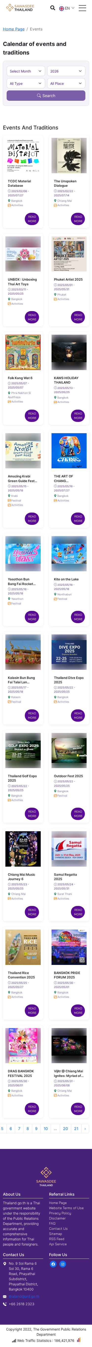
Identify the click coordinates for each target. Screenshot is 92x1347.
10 (46, 1128)
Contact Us (58, 1228)
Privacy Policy (60, 1213)
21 (76, 1128)
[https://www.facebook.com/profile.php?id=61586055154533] (53, 1263)
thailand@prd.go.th (24, 1296)
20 (65, 1128)
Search (48, 95)
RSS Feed (56, 1239)
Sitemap (55, 1234)
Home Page (14, 29)
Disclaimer (57, 1218)
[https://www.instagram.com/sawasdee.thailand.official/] (63, 1263)
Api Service (58, 1244)
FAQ (52, 1223)
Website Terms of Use (66, 1208)
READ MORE (32, 219)
